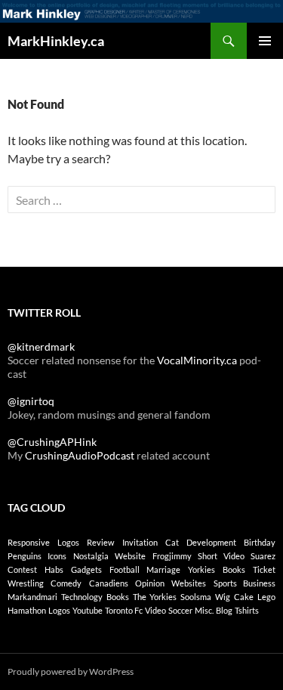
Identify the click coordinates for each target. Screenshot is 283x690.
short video (221, 556)
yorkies (201, 569)
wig (222, 597)
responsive (29, 542)
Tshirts (247, 610)
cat (172, 542)
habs (54, 569)
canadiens (108, 583)
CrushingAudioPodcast (79, 455)
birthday (259, 542)
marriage (163, 569)
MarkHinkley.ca (56, 40)
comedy (66, 583)
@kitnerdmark (41, 346)
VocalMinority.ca (197, 360)
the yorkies (155, 597)
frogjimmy (172, 556)
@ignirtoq (31, 401)
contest (22, 569)
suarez (263, 556)
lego (266, 597)
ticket (264, 569)
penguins (25, 556)
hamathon (27, 610)
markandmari (32, 597)
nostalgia (91, 556)
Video (155, 610)
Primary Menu (265, 41)
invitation (140, 542)
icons (57, 556)
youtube (87, 610)
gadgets (86, 569)
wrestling (26, 583)
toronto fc (124, 610)
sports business (244, 583)
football (124, 569)
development (211, 542)
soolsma (195, 597)
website (130, 556)
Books (117, 597)
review (100, 542)
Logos (59, 610)
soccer (180, 610)
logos (68, 542)
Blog (224, 610)
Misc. (204, 610)
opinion (150, 583)
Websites (188, 583)
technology (82, 597)
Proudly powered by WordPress (71, 671)
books (234, 569)
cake (244, 597)
